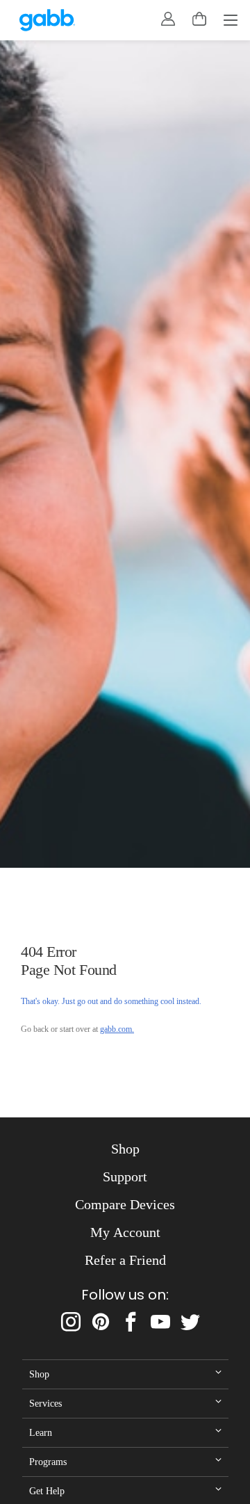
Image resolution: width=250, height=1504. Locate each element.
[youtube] (160, 1322)
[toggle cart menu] (199, 19)
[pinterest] (100, 1322)
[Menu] (231, 22)
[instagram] (71, 1322)
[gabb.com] (47, 20)
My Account (125, 1232)
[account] (168, 19)
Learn (40, 1432)
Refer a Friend (125, 1260)
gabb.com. (117, 1029)
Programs (48, 1462)
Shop (125, 1148)
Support (125, 1176)
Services (45, 1403)
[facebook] (130, 1322)
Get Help (47, 1491)
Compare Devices (125, 1204)
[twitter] (190, 1322)
